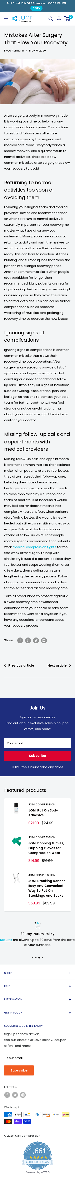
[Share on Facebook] (20, 640)
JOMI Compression (41, 804)
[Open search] (51, 19)
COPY (36, 8)
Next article (57, 665)
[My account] (59, 19)
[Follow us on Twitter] (15, 1095)
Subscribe (37, 755)
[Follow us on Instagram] (23, 1095)
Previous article (21, 665)
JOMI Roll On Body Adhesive (43, 812)
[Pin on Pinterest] (28, 640)
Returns (6, 940)
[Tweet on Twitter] (36, 640)
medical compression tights (34, 547)
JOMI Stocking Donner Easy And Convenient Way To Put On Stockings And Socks (46, 888)
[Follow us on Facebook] (7, 1095)
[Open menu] (6, 18)
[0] (67, 18)
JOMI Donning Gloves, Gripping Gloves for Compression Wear (46, 848)
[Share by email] (44, 640)
